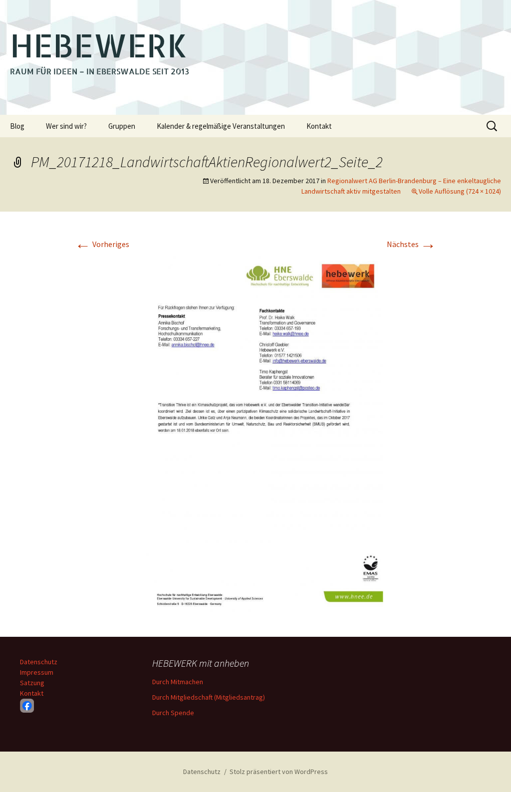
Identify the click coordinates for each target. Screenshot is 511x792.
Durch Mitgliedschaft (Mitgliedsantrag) (208, 697)
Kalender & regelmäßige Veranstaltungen (221, 126)
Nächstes (411, 244)
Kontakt (319, 126)
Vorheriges (102, 244)
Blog (17, 126)
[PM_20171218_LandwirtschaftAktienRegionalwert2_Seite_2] (255, 435)
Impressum (36, 672)
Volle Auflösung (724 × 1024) (460, 191)
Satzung (32, 682)
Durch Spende (173, 712)
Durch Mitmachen (177, 681)
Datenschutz (38, 661)
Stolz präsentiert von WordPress (279, 771)
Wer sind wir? (66, 126)
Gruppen (121, 126)
